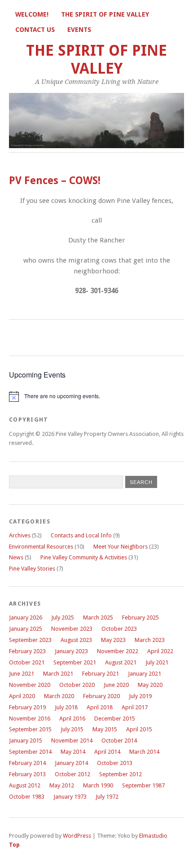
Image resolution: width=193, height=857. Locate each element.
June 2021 (21, 673)
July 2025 (62, 617)
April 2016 (72, 718)
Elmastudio (153, 835)
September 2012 (120, 774)
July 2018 (66, 707)
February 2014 (27, 763)
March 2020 (59, 696)
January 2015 (25, 740)
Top (14, 844)
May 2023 (113, 640)
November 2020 (29, 684)
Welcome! (31, 14)
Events (79, 29)
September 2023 (30, 640)
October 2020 (77, 684)
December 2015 (114, 718)
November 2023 (71, 628)
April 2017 (135, 707)
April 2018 (100, 707)
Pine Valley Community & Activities (83, 557)
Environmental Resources (41, 546)
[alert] (96, 396)
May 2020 (150, 684)
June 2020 (116, 684)
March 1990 (98, 785)
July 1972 (107, 796)
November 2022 (117, 651)
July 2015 (72, 729)
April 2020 (22, 696)
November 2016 (29, 718)
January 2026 (25, 617)
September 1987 (143, 785)
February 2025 (140, 617)
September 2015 (30, 729)
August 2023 (76, 640)
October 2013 (114, 763)
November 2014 (71, 740)
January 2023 (71, 651)
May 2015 (104, 729)
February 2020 (101, 696)
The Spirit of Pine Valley (105, 14)
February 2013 (27, 774)
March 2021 (58, 673)
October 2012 (72, 774)
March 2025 (98, 617)
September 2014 (30, 751)
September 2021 (74, 662)
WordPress (77, 835)
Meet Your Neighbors (120, 546)
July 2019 (140, 696)
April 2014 (107, 751)
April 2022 (160, 651)
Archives (20, 535)
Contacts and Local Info (81, 535)
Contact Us (35, 29)
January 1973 (70, 796)
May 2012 (61, 785)
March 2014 (144, 751)
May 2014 (73, 751)
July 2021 (156, 662)
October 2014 (119, 740)
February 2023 (27, 651)
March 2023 (150, 640)
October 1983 (26, 796)
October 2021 (26, 662)
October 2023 (119, 628)
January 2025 (25, 628)
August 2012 (24, 785)
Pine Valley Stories (32, 568)
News (16, 557)
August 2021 (120, 662)
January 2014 (71, 763)
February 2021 (100, 673)
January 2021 (144, 673)
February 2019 (27, 707)
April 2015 (139, 729)
